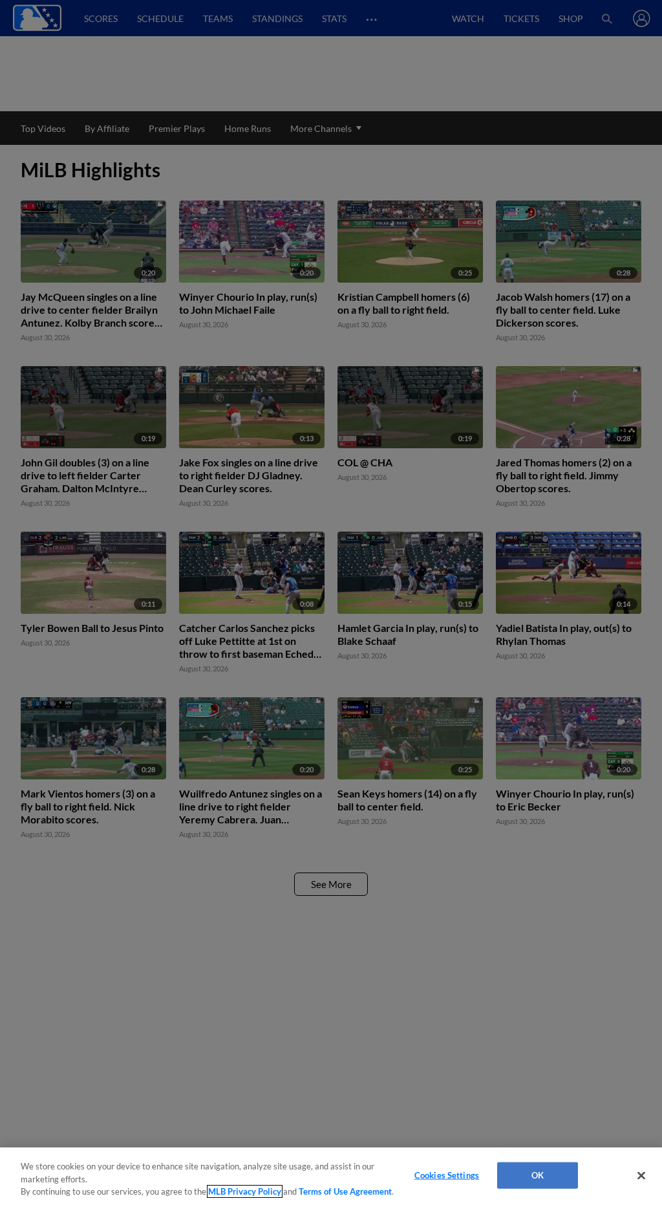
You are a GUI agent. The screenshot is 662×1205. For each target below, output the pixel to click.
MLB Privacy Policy (244, 1191)
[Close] (641, 1175)
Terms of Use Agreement (345, 1191)
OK (537, 1174)
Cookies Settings (446, 1174)
